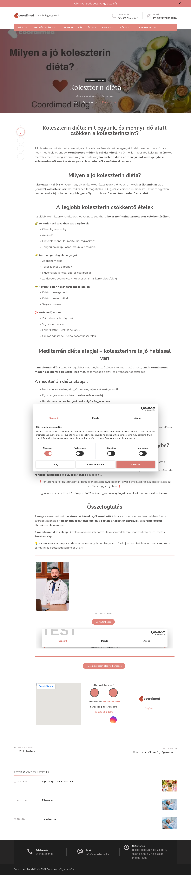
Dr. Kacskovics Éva (87, 96)
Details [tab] (95, 418)
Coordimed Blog (146, 27)
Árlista (92, 27)
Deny (55, 464)
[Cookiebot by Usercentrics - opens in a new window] (143, 409)
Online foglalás (72, 27)
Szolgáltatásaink (44, 27)
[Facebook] (94, 719)
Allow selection (95, 464)
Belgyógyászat (95, 80)
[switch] (80, 453)
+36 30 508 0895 (104, 712)
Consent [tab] (53, 418)
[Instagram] (113, 719)
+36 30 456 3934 (112, 701)
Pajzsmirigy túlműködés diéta (58, 781)
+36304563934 (45, 854)
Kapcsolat (108, 27)
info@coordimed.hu (165, 17)
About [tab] (137, 418)
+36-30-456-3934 (128, 17)
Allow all (136, 464)
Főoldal (23, 27)
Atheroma (47, 800)
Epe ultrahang (49, 819)
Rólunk (124, 27)
